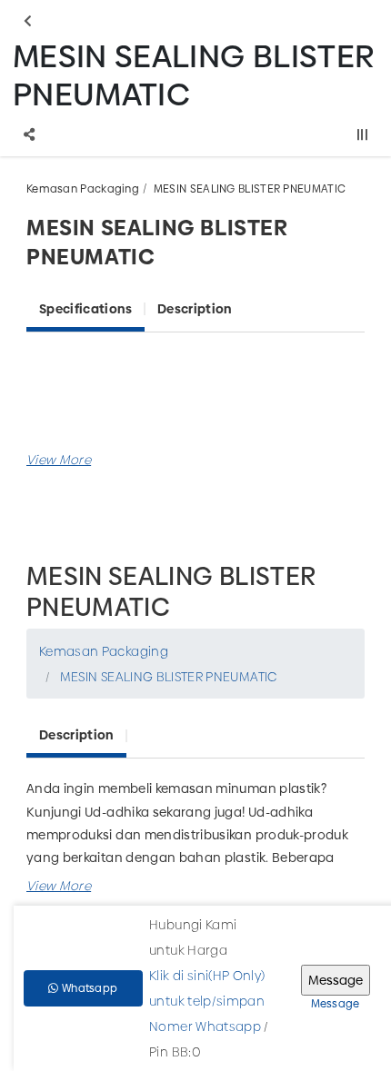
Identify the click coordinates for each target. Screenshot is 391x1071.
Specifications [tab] (85, 309)
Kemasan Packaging (82, 189)
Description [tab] (194, 309)
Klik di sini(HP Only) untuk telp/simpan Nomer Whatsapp (207, 1001)
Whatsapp (88, 988)
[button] (58, 460)
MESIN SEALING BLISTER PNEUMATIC (250, 189)
